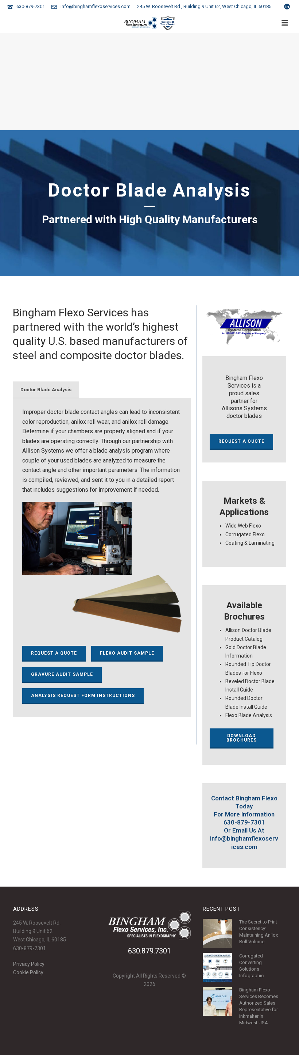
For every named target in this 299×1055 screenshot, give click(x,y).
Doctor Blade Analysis (45, 389)
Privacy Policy (28, 964)
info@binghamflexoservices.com (96, 6)
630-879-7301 (30, 6)
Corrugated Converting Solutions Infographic (251, 965)
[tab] (46, 389)
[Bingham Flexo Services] (150, 23)
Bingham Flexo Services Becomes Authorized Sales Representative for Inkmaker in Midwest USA (258, 1006)
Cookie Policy (28, 972)
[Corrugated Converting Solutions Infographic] (217, 967)
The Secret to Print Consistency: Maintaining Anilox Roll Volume (258, 931)
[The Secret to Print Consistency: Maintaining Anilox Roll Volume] (217, 933)
